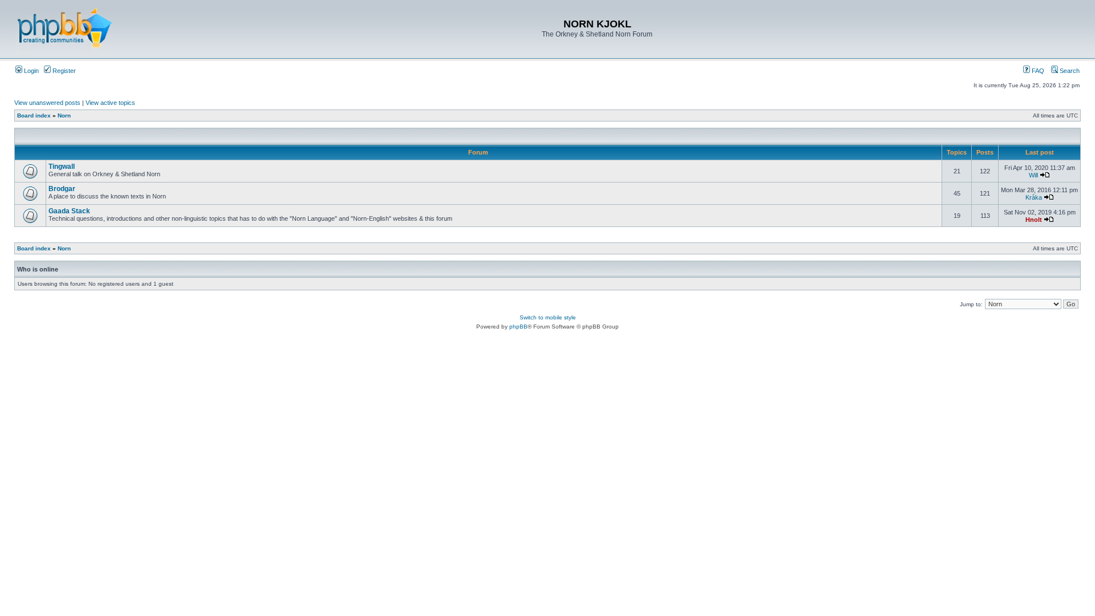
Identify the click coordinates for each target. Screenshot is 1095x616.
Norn (64, 115)
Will (1033, 175)
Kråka (1033, 197)
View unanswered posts (47, 102)
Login (30, 70)
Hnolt (1033, 219)
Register (63, 70)
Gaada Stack (69, 211)
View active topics (110, 102)
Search (1069, 70)
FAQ (1037, 70)
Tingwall (61, 167)
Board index (34, 115)
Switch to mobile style (548, 317)
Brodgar (61, 189)
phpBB (518, 326)
